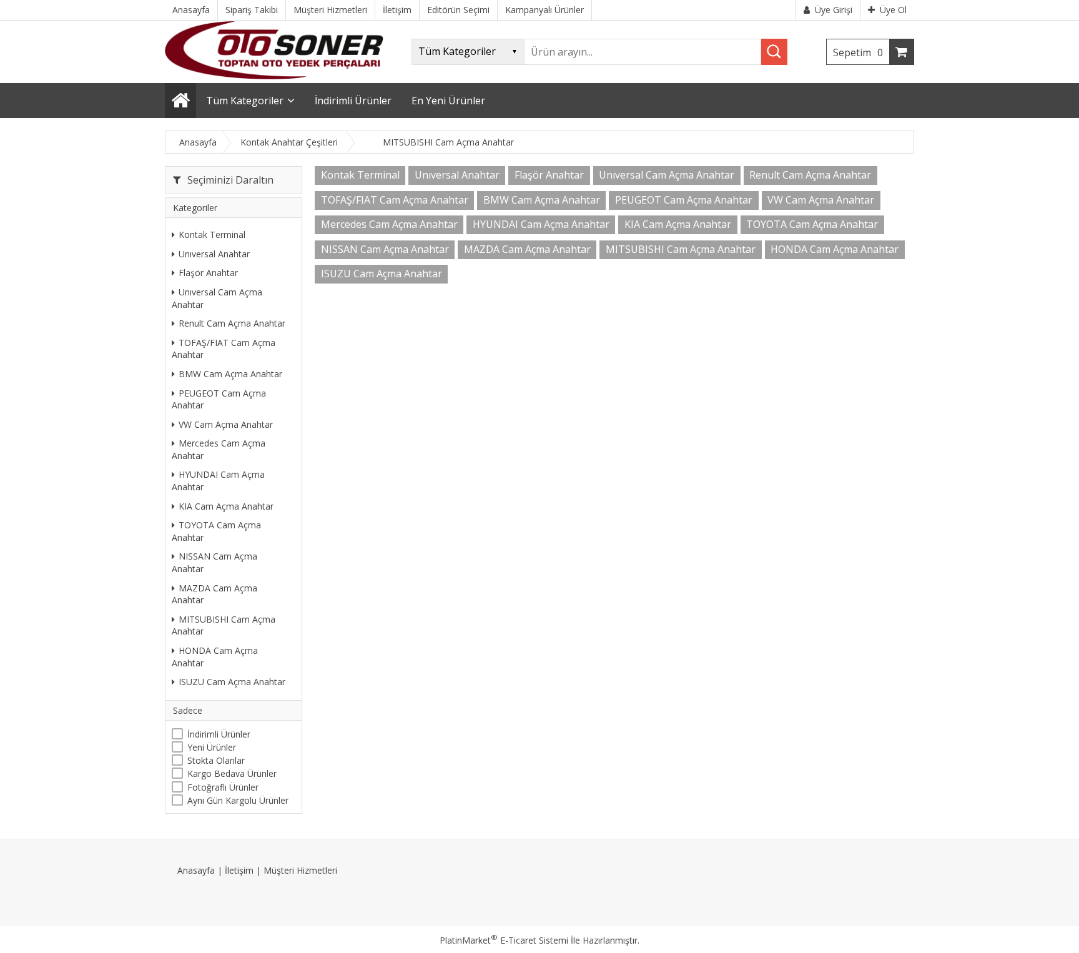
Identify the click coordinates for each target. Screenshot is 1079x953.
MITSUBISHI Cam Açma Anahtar (223, 625)
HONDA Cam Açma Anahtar (215, 656)
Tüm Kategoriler (244, 100)
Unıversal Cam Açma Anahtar (217, 298)
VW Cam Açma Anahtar (226, 424)
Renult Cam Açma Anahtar (232, 323)
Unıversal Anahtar (214, 254)
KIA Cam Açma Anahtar (226, 506)
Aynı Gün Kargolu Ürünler (237, 800)
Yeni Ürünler (211, 747)
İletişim (239, 870)
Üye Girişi (833, 10)
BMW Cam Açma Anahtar (230, 374)
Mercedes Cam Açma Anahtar (218, 449)
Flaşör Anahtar (208, 273)
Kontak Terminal (212, 234)
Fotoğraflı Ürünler (223, 787)
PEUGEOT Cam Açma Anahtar (219, 399)
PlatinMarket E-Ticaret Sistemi (504, 940)
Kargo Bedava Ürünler (232, 773)
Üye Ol (893, 10)
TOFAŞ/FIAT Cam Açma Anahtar (223, 349)
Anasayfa (196, 870)
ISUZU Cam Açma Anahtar (232, 682)
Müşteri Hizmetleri (300, 870)
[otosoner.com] (274, 76)
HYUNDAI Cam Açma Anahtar (218, 480)
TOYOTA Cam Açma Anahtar (216, 531)
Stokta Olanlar (216, 760)
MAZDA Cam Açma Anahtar (214, 594)
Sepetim (858, 52)
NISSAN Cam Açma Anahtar (214, 562)
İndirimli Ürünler (218, 734)
